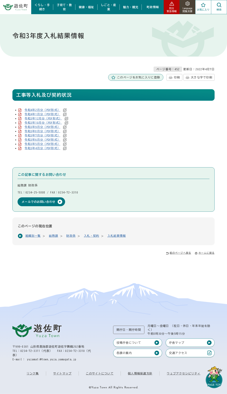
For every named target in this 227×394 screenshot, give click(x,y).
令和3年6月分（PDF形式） (42, 139)
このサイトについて (100, 373)
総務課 (53, 235)
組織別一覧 (33, 235)
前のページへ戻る (180, 253)
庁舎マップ (176, 342)
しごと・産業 (108, 7)
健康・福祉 (86, 7)
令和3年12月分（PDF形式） (43, 118)
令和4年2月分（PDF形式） (42, 110)
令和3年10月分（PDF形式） (43, 122)
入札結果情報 (116, 235)
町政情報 (153, 7)
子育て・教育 (64, 7)
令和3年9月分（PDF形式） (42, 126)
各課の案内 (124, 353)
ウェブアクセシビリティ (183, 373)
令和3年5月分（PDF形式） (42, 143)
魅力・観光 (130, 7)
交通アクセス (178, 354)
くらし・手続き (42, 7)
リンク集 (33, 373)
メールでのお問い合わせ (38, 201)
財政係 (71, 235)
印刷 (177, 77)
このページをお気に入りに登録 (138, 77)
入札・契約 (91, 235)
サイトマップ (62, 373)
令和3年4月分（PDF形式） (42, 148)
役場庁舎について (129, 342)
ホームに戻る (206, 253)
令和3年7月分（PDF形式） (42, 135)
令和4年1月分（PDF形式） (42, 114)
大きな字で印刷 (201, 77)
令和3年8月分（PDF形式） (42, 131)
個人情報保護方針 (140, 373)
